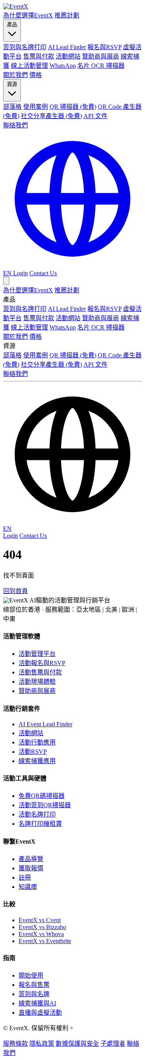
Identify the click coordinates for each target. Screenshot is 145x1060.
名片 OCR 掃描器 (101, 65)
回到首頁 (15, 591)
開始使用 (31, 975)
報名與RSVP (104, 47)
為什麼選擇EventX (28, 15)
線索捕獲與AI (37, 1003)
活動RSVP (33, 751)
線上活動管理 (29, 65)
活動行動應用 (37, 742)
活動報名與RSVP (42, 663)
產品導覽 (31, 859)
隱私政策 (41, 1043)
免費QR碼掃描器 (42, 795)
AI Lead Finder (67, 47)
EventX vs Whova (41, 934)
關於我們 (15, 75)
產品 (12, 24)
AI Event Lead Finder (45, 724)
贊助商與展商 (100, 56)
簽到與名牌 (34, 994)
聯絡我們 (15, 125)
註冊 (25, 877)
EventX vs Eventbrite (45, 941)
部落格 (12, 106)
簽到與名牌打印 (24, 47)
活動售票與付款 (40, 672)
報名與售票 (34, 984)
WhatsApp (62, 65)
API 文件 (95, 116)
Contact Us (43, 273)
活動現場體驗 (37, 681)
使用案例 (35, 106)
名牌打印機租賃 (40, 823)
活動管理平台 (37, 653)
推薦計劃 (67, 15)
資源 (12, 84)
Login (20, 273)
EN (7, 528)
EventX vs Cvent (40, 920)
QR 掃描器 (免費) (72, 106)
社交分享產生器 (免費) (51, 116)
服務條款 (15, 1043)
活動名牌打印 (37, 814)
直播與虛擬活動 (40, 1012)
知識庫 (28, 886)
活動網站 (68, 56)
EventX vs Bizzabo (42, 927)
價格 (35, 75)
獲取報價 (31, 868)
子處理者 (113, 1043)
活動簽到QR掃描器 (45, 805)
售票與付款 (38, 56)
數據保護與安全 (77, 1043)
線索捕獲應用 (37, 761)
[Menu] (6, 281)
